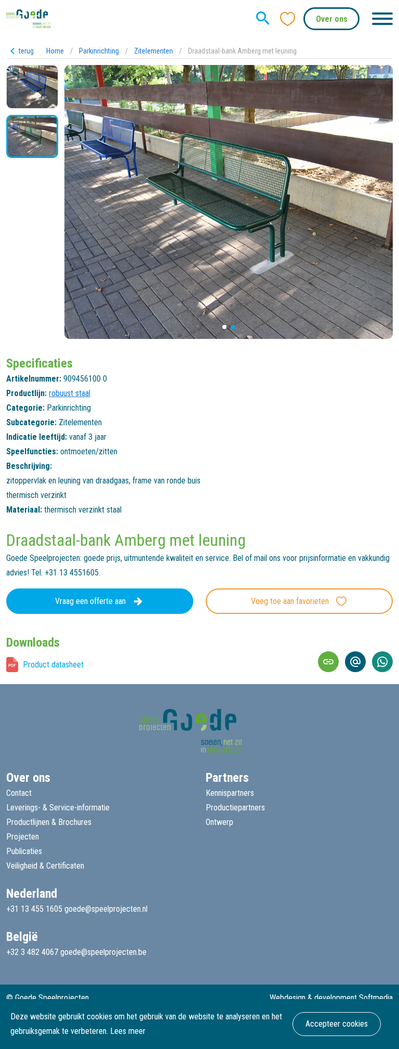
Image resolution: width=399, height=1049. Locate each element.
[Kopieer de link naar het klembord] (328, 661)
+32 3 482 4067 (32, 952)
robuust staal (69, 393)
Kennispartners (230, 793)
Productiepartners (235, 807)
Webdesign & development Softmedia (331, 998)
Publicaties (24, 851)
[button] (224, 327)
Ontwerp (219, 822)
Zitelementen (153, 51)
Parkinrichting (99, 51)
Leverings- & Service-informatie (58, 807)
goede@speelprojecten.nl (106, 909)
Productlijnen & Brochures (48, 822)
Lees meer (127, 1031)
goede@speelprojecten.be (103, 952)
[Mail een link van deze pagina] (355, 661)
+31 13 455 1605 (34, 909)
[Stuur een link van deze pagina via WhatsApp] (382, 661)
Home (55, 51)
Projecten (22, 837)
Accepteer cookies (336, 1024)
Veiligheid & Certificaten (45, 866)
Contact (19, 793)
